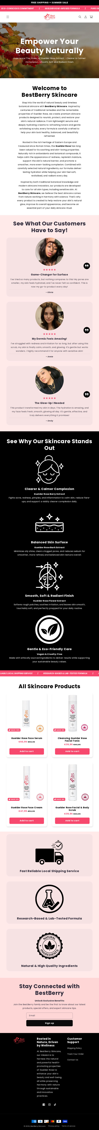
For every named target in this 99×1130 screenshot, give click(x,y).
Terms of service (68, 1126)
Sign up (49, 1023)
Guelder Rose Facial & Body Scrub (72, 809)
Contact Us (72, 1059)
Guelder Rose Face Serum (26, 738)
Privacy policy (53, 1126)
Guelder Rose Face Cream (26, 807)
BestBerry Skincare (38, 1126)
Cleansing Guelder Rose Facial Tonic (72, 739)
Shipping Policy (74, 1048)
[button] (8, 17)
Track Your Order (75, 1054)
